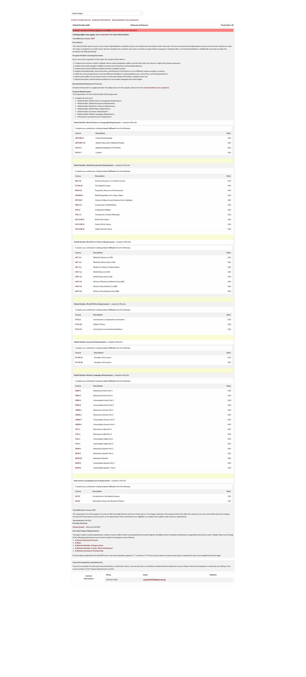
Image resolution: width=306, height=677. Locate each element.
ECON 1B (78, 362)
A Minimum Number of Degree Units (89, 545)
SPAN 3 (78, 463)
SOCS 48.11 (79, 219)
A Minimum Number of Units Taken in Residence (94, 548)
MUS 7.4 (78, 205)
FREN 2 (78, 395)
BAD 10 (78, 181)
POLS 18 (78, 324)
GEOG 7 (78, 152)
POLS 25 (78, 329)
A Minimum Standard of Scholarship (89, 551)
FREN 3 (78, 400)
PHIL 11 (78, 214)
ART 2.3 (78, 267)
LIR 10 (77, 496)
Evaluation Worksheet (101, 20)
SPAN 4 (78, 468)
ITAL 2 (77, 434)
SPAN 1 (78, 449)
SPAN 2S (78, 458)
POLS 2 (78, 319)
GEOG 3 (78, 148)
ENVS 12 (78, 190)
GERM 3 (78, 420)
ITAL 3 (77, 439)
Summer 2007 (89, 39)
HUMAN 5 (79, 195)
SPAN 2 (78, 453)
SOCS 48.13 (79, 224)
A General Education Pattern (86, 540)
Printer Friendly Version (81, 20)
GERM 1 (78, 410)
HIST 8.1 (78, 286)
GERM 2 (78, 415)
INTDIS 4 (78, 200)
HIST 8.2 (78, 291)
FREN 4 (78, 405)
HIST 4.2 (78, 281)
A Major (78, 543)
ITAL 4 (77, 444)
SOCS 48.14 (79, 229)
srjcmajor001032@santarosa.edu (154, 580)
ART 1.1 (78, 257)
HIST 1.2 (78, 277)
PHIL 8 (77, 210)
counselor (104, 34)
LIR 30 (77, 501)
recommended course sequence (156, 88)
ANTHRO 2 (79, 138)
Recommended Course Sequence (125, 20)
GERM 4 (78, 424)
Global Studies (79, 527)
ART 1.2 (78, 262)
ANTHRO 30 (80, 143)
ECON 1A (79, 357)
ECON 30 (78, 186)
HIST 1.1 (78, 272)
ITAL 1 (77, 429)
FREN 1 (78, 391)
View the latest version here (124, 30)
